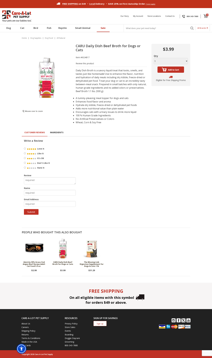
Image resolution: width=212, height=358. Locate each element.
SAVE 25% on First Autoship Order (131, 3)
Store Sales (70, 327)
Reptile (62, 28)
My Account (138, 16)
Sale (103, 28)
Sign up (100, 323)
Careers (25, 327)
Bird (35, 28)
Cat (22, 28)
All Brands (201, 28)
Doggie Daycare (72, 338)
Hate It (40, 167)
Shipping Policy (28, 330)
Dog (8, 28)
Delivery (96, 3)
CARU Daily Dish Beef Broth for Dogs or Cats (62, 263)
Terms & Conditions (30, 338)
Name (27, 188)
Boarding (69, 334)
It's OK (40, 158)
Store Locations (154, 16)
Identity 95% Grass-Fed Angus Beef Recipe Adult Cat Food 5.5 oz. (34, 264)
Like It (40, 153)
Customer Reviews (34, 132)
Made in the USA (29, 341)
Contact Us (170, 16)
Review (27, 175)
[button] (21, 349)
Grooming (69, 341)
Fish (49, 28)
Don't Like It (43, 163)
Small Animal (82, 28)
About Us (25, 323)
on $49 (74, 3)
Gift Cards (26, 345)
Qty (156, 56)
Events (68, 330)
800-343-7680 (192, 16)
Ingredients (56, 132)
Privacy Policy (71, 323)
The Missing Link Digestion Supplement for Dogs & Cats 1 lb (92, 264)
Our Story (124, 16)
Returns (25, 334)
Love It (40, 148)
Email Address (31, 199)
